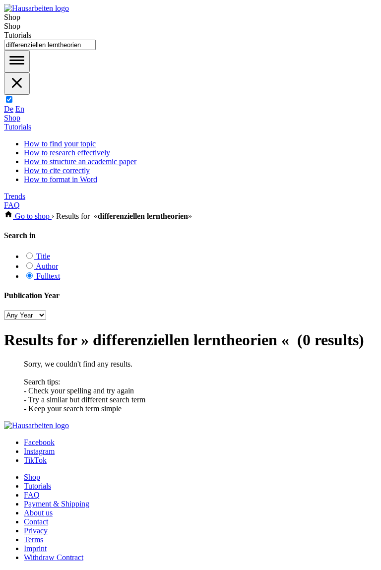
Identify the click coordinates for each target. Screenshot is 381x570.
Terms (33, 539)
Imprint (35, 548)
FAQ (12, 205)
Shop (12, 118)
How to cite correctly (57, 170)
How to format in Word (60, 179)
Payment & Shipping (56, 504)
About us (38, 512)
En (19, 109)
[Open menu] (17, 61)
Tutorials (17, 127)
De (8, 109)
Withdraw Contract (53, 557)
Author (46, 266)
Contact (36, 521)
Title (42, 256)
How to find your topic (60, 143)
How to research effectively (67, 152)
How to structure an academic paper (80, 161)
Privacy (36, 530)
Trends (14, 196)
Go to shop (32, 216)
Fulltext (47, 276)
